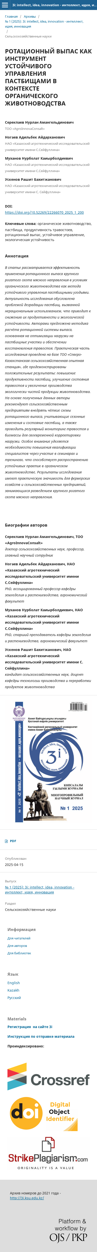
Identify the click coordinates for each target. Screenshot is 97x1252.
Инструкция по (21, 1036)
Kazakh (13, 990)
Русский (14, 997)
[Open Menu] (5, 5)
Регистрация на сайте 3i (29, 1026)
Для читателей (18, 938)
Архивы (30, 16)
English (13, 982)
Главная (11, 16)
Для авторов (17, 945)
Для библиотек (19, 953)
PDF (13, 841)
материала (64, 1036)
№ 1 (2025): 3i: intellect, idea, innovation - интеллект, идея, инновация (44, 24)
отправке (44, 1036)
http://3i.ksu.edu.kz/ (27, 1198)
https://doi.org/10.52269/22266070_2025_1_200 (44, 212)
